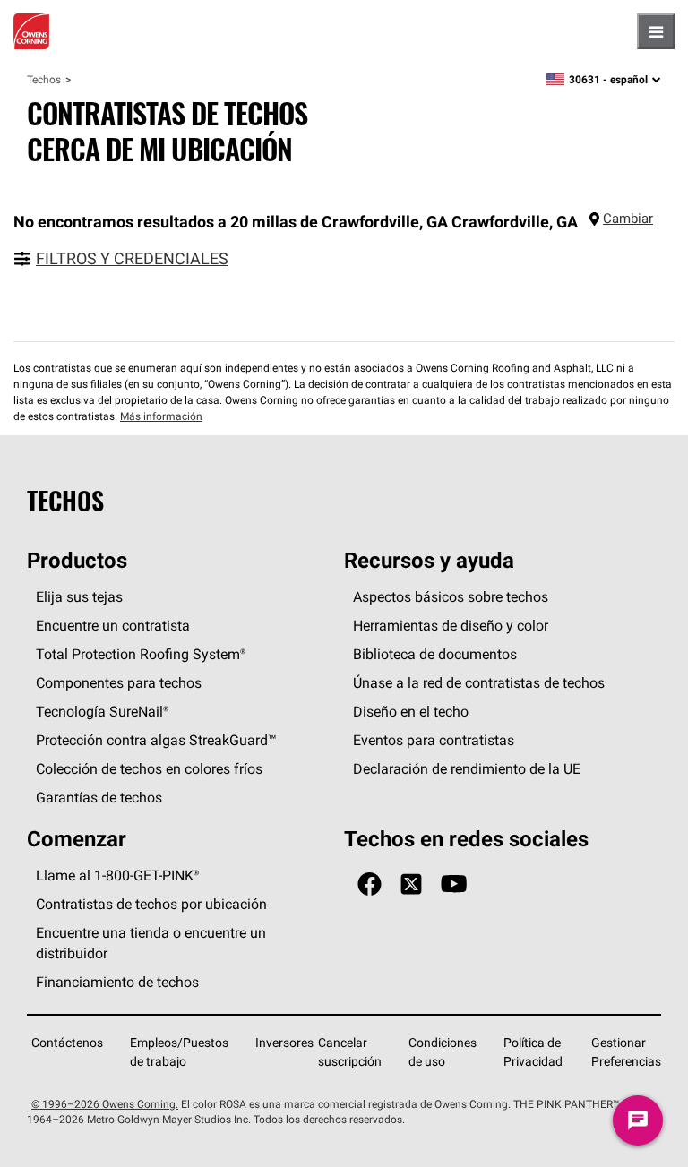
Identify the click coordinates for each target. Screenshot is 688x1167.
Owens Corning (31, 31)
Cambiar (628, 218)
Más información (161, 416)
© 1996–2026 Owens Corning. (104, 1104)
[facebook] (369, 884)
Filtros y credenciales (132, 258)
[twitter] (411, 884)
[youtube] (454, 884)
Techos (44, 79)
